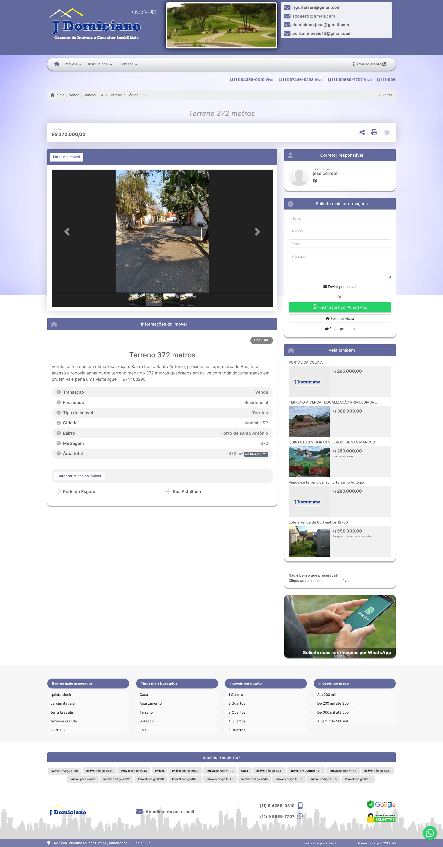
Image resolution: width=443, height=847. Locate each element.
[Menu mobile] (56, 64)
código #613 (134, 770)
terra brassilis (62, 712)
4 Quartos (236, 721)
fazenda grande (64, 721)
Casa (144, 694)
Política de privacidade (320, 843)
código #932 (116, 779)
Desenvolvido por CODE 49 (376, 843)
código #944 (99, 770)
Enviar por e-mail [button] (341, 286)
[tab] (66, 157)
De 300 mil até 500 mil (335, 712)
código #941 (269, 770)
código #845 (254, 779)
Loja (143, 730)
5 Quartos (236, 730)
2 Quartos (236, 703)
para (83, 779)
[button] (68, 231)
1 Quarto (235, 694)
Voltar (386, 95)
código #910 (151, 779)
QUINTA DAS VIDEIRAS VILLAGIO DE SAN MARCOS (332, 442)
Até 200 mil (326, 694)
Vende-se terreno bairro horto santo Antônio (326, 482)
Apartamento (151, 703)
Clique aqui (298, 580)
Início (59, 95)
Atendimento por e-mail (169, 811)
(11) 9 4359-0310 (277, 805)
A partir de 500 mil (332, 721)
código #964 (343, 770)
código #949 (220, 779)
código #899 (289, 779)
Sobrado (147, 721)
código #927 (377, 770)
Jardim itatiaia (63, 703)
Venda (74, 95)
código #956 (358, 779)
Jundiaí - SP (94, 95)
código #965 (324, 779)
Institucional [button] (98, 64)
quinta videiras (63, 694)
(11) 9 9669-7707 (277, 816)
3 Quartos (236, 712)
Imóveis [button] (70, 64)
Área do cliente (368, 64)
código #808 (64, 771)
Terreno (115, 95)
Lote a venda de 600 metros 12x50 (318, 522)
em (305, 770)
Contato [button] (126, 64)
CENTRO (58, 730)
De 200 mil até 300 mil (335, 703)
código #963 (185, 770)
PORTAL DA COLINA (306, 362)
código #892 (220, 770)
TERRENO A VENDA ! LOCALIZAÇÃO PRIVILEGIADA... (333, 402)
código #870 (185, 779)
